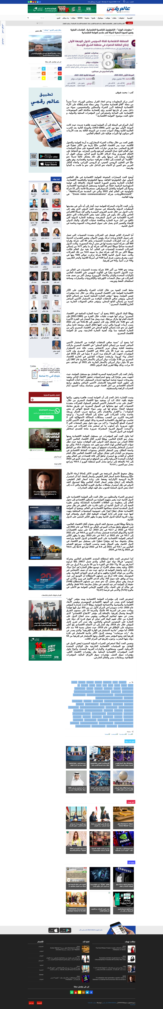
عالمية (93, 17)
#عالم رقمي (89, 688)
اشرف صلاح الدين (56, 352)
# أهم (104, 685)
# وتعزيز (130, 685)
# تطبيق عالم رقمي (118, 704)
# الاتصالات (117, 688)
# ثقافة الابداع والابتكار (111, 707)
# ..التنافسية (98, 682)
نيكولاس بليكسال (45, 296)
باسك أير (34, 282)
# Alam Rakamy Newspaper (102, 692)
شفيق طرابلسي (33, 296)
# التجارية (74, 682)
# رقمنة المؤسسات (73, 707)
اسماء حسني (56, 238)
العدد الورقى (3, 28)
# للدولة (110, 685)
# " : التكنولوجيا (107, 682)
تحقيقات (121, 17)
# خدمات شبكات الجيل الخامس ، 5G (81, 713)
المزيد (58, 17)
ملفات (114, 17)
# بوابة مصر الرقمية (102, 720)
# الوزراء (115, 682)
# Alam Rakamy (128, 698)
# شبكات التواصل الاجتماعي (99, 713)
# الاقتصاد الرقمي (128, 713)
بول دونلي (45, 310)
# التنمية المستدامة (111, 726)
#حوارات (41, 979)
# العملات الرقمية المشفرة (116, 720)
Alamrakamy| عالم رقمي (109, 1002)
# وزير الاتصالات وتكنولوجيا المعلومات (123, 695)
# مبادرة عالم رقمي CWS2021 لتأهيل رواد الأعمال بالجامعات (118, 701)
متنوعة (87, 17)
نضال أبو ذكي (45, 337)
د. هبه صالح (45, 222)
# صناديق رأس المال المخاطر (106, 723)
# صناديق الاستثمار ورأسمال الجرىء (89, 723)
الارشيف (3, 41)
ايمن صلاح (57, 209)
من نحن (31, 1003)
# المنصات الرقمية (97, 717)
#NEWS (41, 975)
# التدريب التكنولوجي (80, 688)
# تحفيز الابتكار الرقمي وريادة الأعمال (93, 710)
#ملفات (41, 951)
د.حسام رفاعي (34, 337)
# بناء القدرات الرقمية (127, 692)
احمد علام (56, 282)
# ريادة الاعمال (118, 717)
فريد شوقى (45, 193)
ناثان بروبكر (45, 282)
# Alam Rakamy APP (106, 704)
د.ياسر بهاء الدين (34, 194)
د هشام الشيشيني (45, 267)
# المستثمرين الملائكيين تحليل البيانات (123, 723)
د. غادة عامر (56, 222)
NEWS (80, 17)
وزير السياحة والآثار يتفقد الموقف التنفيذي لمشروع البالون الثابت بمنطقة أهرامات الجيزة (124, 789)
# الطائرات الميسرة (78, 720)
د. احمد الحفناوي (34, 239)
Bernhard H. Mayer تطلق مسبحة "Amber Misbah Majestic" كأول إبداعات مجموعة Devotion (65, 948)
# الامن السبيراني (128, 720)
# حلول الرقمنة (98, 688)
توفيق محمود (56, 266)
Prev (30, 484)
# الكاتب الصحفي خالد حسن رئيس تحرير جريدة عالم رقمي (100, 695)
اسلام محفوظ (34, 266)
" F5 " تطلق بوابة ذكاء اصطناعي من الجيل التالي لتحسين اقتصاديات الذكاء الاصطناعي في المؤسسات (45, 493)
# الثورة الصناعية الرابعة (90, 720)
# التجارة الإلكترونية (78, 710)
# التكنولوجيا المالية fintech (98, 726)
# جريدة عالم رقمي (116, 692)
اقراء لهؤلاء (56, 178)
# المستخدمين (86, 717)
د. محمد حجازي (56, 253)
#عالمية (41, 965)
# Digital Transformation (92, 704)
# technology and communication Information (92, 707)
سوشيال (100, 17)
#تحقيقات (40, 946)
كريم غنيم (34, 253)
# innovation (80, 704)
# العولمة (92, 685)
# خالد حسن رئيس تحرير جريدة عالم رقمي (84, 692)
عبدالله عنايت (56, 310)
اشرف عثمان (45, 253)
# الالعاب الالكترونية (97, 701)
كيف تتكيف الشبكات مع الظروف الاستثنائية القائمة (100, 910)
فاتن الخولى (56, 193)
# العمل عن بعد (77, 717)
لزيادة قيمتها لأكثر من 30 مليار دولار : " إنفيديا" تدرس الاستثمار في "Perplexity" (124, 850)
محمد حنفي (45, 209)
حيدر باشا (56, 295)
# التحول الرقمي (108, 688)
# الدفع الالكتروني (108, 710)
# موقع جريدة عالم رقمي (79, 695)
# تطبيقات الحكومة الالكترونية (125, 726)
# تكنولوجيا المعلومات (127, 688)
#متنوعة (41, 970)
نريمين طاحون (56, 324)
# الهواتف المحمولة (77, 701)
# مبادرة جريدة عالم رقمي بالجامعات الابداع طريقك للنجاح (109, 698)
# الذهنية (117, 685)
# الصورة (124, 685)
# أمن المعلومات (128, 710)
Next (60, 484)
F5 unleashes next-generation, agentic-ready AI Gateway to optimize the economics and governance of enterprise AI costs (109, 979)
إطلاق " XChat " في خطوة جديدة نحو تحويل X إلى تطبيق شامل (100, 885)
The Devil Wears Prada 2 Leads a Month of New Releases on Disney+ (111, 948)
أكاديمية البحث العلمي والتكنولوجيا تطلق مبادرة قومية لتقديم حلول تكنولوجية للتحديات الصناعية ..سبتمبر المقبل (93, 23)
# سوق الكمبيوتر (128, 704)
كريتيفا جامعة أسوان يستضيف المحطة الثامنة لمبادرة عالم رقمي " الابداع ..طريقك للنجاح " (45, 625)
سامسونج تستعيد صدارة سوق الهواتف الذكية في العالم (124, 885)
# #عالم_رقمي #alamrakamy (83, 726)
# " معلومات (122, 682)
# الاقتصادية (90, 682)
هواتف (108, 17)
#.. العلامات (82, 682)
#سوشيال (40, 960)
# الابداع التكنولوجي (108, 717)
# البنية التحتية (87, 701)
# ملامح (99, 685)
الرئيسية (129, 17)
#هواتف (41, 956)
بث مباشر (66, 17)
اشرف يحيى (34, 310)
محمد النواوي (34, 209)
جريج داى (56, 337)
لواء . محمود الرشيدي (33, 223)
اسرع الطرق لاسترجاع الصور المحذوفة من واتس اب (125, 910)
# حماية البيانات (118, 710)
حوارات (73, 17)
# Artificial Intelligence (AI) (125, 707)
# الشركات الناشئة (128, 717)
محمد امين (34, 324)
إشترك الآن (47, 417)
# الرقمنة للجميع (74, 723)
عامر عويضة (45, 324)
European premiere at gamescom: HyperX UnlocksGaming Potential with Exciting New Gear (110, 958)
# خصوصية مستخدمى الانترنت (115, 713)
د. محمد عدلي (45, 238)
